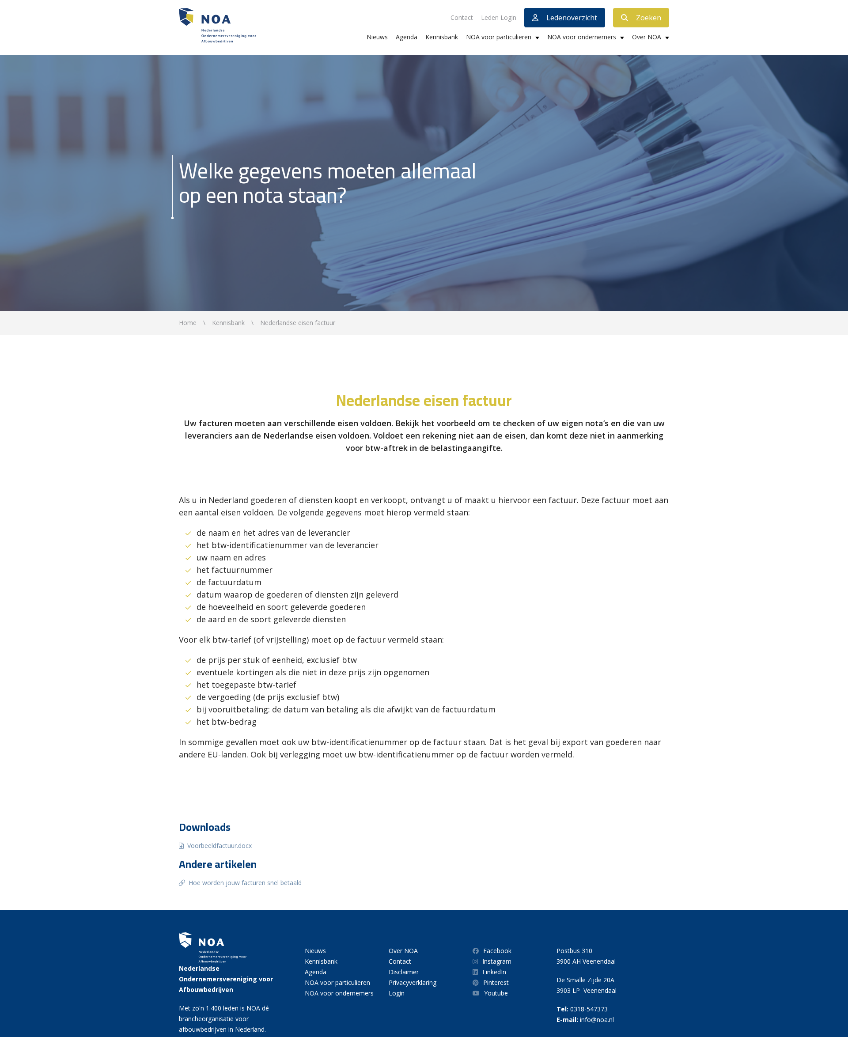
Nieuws (377, 37)
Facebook (497, 950)
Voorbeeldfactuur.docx (219, 845)
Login (397, 993)
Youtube (496, 993)
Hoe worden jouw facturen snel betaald (245, 882)
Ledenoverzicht (571, 18)
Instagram (496, 961)
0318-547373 (589, 1009)
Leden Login (498, 17)
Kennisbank (441, 37)
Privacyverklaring (412, 982)
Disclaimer (404, 972)
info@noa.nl (597, 1019)
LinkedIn (494, 972)
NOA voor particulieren (498, 37)
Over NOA (646, 37)
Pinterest (496, 982)
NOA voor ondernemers (581, 37)
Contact (461, 17)
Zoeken (648, 18)
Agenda (406, 37)
